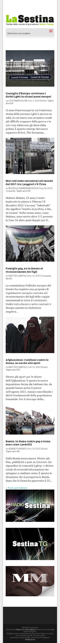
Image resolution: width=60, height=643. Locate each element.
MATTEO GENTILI (17, 275)
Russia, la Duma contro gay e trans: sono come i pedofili (28, 442)
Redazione (30, 639)
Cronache (10, 191)
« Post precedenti (16, 488)
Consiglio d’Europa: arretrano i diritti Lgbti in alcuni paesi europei (28, 94)
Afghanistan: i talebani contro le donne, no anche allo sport (27, 361)
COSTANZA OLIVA (18, 100)
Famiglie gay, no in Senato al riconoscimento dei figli (24, 269)
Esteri (43, 100)
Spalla (9, 278)
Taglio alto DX (23, 191)
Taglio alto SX (13, 451)
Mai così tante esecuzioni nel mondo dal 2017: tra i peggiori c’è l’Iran (29, 182)
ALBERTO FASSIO (17, 448)
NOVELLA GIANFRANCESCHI (23, 188)
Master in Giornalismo (26, 629)
